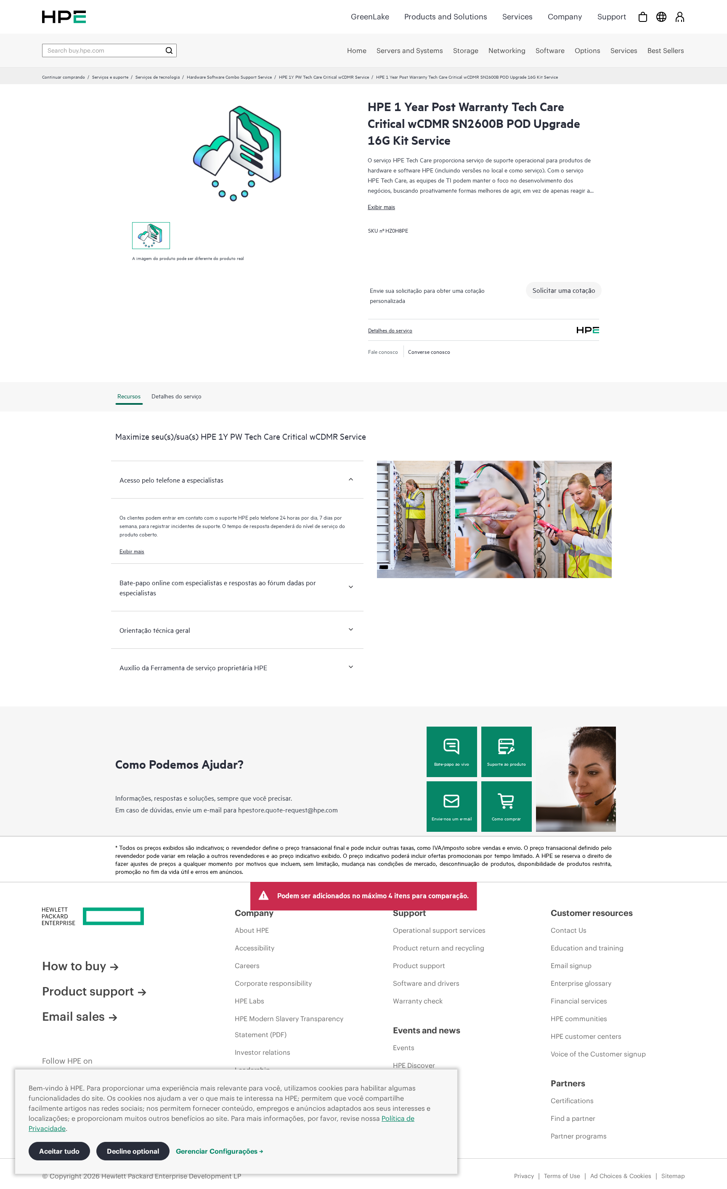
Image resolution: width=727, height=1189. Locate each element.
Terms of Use (562, 1176)
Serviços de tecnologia (157, 76)
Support (611, 16)
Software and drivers (426, 983)
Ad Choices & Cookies (620, 1176)
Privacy (524, 1176)
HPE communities (579, 1018)
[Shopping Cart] (643, 16)
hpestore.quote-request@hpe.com (288, 809)
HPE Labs (249, 1001)
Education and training (587, 948)
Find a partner (573, 1118)
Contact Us (568, 930)
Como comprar (506, 818)
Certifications (572, 1100)
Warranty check (418, 1001)
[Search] (169, 50)
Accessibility (254, 948)
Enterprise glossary (581, 983)
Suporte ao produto (506, 763)
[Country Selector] (661, 16)
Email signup (571, 965)
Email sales (73, 1016)
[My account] (680, 16)
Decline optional (133, 1151)
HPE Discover (414, 1065)
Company (565, 16)
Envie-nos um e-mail (452, 818)
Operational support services (439, 930)
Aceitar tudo (59, 1151)
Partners (568, 1083)
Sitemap (673, 1176)
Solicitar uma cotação (564, 290)
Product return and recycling (438, 948)
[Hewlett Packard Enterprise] (64, 16)
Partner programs (579, 1136)
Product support (88, 991)
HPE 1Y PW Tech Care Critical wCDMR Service (324, 76)
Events (403, 1047)
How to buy (74, 966)
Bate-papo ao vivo (451, 763)
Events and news (426, 1030)
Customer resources (592, 913)
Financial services (579, 1001)
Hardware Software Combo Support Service (229, 76)
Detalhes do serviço (390, 330)
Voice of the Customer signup (598, 1054)
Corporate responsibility (273, 983)
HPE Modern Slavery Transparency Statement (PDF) (289, 1026)
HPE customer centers (586, 1036)
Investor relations (262, 1052)
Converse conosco (429, 351)
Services (517, 16)
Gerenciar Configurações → (219, 1151)
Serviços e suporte (110, 76)
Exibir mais (381, 206)
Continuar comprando (63, 76)
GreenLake (370, 16)
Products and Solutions (445, 16)
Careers (247, 965)
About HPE (252, 930)
